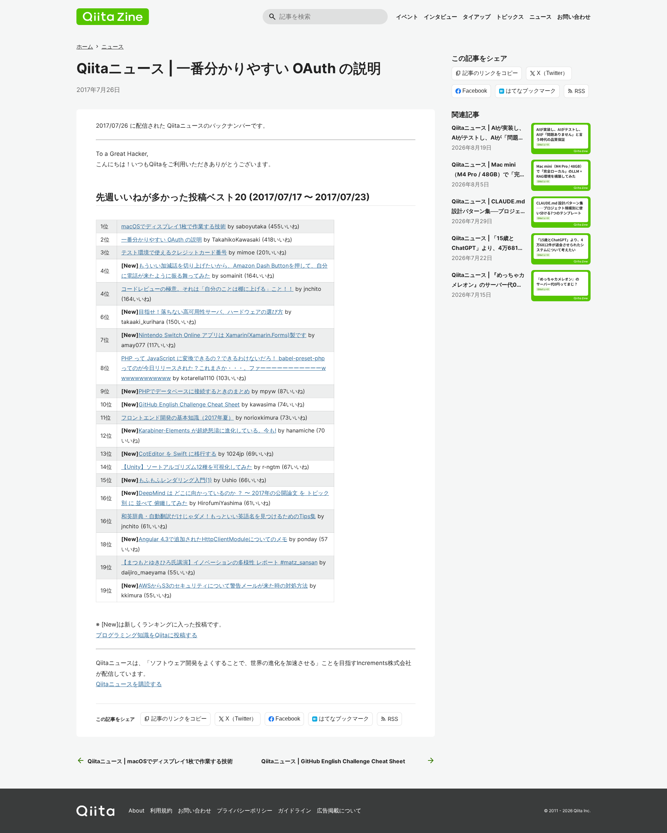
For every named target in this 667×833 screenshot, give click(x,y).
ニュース (540, 16)
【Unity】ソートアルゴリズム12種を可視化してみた (186, 466)
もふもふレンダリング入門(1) (175, 480)
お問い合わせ (574, 16)
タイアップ (477, 16)
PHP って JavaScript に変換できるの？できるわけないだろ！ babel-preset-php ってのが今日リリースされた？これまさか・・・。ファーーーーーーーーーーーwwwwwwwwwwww (223, 368)
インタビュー (440, 16)
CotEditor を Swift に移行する (177, 453)
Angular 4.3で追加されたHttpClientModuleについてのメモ (213, 539)
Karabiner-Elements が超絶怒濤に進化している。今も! (207, 430)
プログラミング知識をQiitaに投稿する (146, 635)
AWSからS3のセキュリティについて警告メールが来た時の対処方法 (223, 585)
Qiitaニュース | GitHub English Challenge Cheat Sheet (348, 760)
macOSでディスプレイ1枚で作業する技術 (173, 226)
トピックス (510, 16)
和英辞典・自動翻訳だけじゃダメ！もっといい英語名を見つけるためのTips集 (218, 516)
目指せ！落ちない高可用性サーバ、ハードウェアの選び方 (211, 311)
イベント (407, 16)
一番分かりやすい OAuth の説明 (161, 239)
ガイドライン (294, 810)
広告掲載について (339, 810)
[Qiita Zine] (112, 16)
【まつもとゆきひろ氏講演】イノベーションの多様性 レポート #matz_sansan (219, 562)
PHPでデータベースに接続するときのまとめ (194, 391)
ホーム (84, 46)
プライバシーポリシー (244, 810)
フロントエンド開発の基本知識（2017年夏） (177, 417)
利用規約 (161, 810)
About (137, 810)
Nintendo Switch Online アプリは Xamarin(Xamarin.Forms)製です (222, 334)
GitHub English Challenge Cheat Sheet (189, 404)
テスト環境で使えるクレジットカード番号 (174, 252)
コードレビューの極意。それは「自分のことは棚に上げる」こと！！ (207, 288)
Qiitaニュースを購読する (129, 684)
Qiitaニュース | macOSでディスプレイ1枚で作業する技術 (154, 760)
